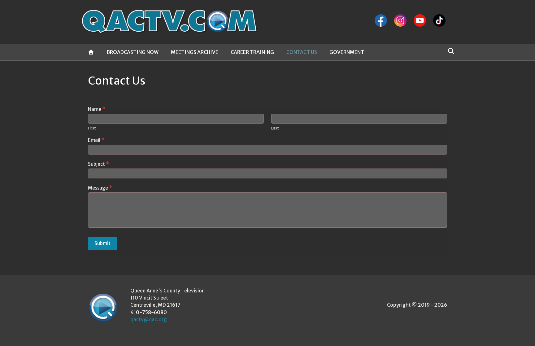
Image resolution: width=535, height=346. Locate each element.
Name (96, 109)
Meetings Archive (194, 52)
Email (96, 140)
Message (100, 188)
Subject (98, 164)
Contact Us (301, 52)
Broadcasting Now (133, 52)
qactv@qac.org (148, 319)
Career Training (252, 52)
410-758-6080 (148, 312)
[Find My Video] (449, 51)
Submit (102, 243)
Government (346, 52)
